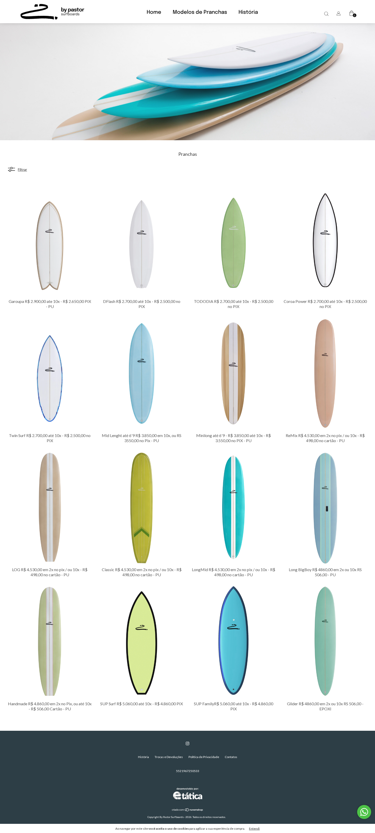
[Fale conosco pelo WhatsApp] (364, 812)
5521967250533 (187, 771)
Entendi (254, 828)
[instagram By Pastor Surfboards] (187, 743)
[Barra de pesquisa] (326, 13)
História (248, 12)
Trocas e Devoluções (169, 757)
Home (154, 12)
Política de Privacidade (204, 757)
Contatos (231, 757)
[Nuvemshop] (188, 810)
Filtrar (22, 169)
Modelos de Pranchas (200, 12)
